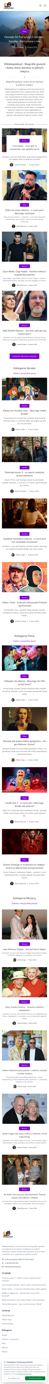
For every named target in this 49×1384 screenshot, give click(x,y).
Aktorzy (5, 1347)
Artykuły (6, 1273)
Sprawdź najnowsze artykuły (24, 356)
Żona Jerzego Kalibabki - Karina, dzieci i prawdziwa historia (24, 1285)
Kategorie (7, 1330)
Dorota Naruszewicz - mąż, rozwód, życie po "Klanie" (22, 1304)
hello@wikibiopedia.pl (13, 1267)
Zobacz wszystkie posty (24, 373)
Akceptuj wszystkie (35, 1378)
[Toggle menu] (45, 5)
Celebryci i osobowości (10, 1339)
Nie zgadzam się (14, 1378)
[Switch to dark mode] (40, 5)
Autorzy (6, 1310)
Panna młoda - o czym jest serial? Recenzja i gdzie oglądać (24, 1289)
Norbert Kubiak (7, 1324)
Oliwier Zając (7, 1320)
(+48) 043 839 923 (11, 1263)
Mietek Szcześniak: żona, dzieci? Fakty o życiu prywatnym (23, 1300)
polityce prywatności (24, 1374)
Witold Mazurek (8, 1315)
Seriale (24, 141)
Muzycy (24, 266)
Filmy (24, 31)
